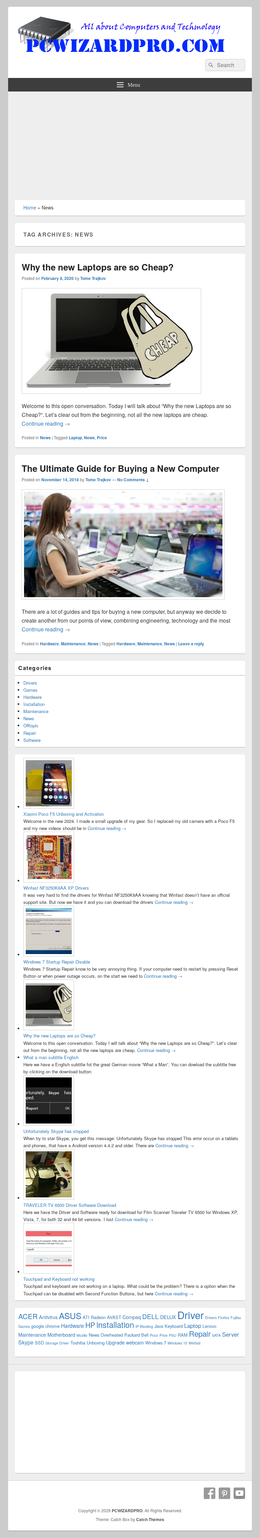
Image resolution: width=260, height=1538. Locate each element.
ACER (28, 1316)
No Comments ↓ (133, 480)
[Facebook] (209, 1493)
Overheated (112, 1335)
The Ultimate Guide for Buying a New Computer (120, 468)
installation (115, 1324)
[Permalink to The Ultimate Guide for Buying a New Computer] (123, 603)
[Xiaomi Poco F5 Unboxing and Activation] (48, 807)
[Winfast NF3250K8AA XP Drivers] (48, 880)
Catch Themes (150, 1519)
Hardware (49, 644)
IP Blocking (144, 1326)
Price (102, 437)
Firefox (223, 1317)
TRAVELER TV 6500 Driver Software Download (69, 1205)
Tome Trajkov (93, 278)
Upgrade (115, 1342)
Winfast (194, 1342)
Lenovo (209, 1326)
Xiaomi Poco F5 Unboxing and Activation (63, 814)
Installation (34, 704)
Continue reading (46, 423)
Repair (29, 733)
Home (29, 207)
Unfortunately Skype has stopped (56, 1131)
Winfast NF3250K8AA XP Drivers (56, 888)
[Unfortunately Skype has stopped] (48, 1124)
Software (32, 740)
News (45, 437)
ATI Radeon (94, 1317)
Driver (190, 1315)
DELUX (168, 1316)
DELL (150, 1316)
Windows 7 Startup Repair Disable (56, 961)
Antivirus (48, 1316)
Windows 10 (177, 1342)
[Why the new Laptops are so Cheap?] (48, 1028)
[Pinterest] (224, 1493)
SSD (39, 1342)
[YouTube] (239, 1493)
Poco (154, 1335)
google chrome (45, 1326)
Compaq (132, 1316)
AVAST (114, 1317)
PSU (172, 1335)
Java (158, 1326)
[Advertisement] (130, 142)
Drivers (30, 683)
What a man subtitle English (51, 1057)
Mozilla (82, 1335)
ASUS (70, 1315)
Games (30, 690)
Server (230, 1334)
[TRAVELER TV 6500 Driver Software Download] (48, 1198)
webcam (135, 1342)
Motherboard (61, 1334)
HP (90, 1325)
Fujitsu (236, 1317)
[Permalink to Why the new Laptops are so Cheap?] (111, 397)
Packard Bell (136, 1335)
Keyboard (174, 1326)
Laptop (75, 437)
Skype (26, 1342)
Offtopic (31, 725)
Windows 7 (155, 1342)
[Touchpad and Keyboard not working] (48, 1272)
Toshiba (77, 1342)
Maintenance (73, 644)
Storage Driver (57, 1342)
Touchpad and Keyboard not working (58, 1279)
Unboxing (96, 1342)
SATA (216, 1335)
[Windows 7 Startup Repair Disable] (48, 954)
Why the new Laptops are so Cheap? (98, 267)
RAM (183, 1335)
